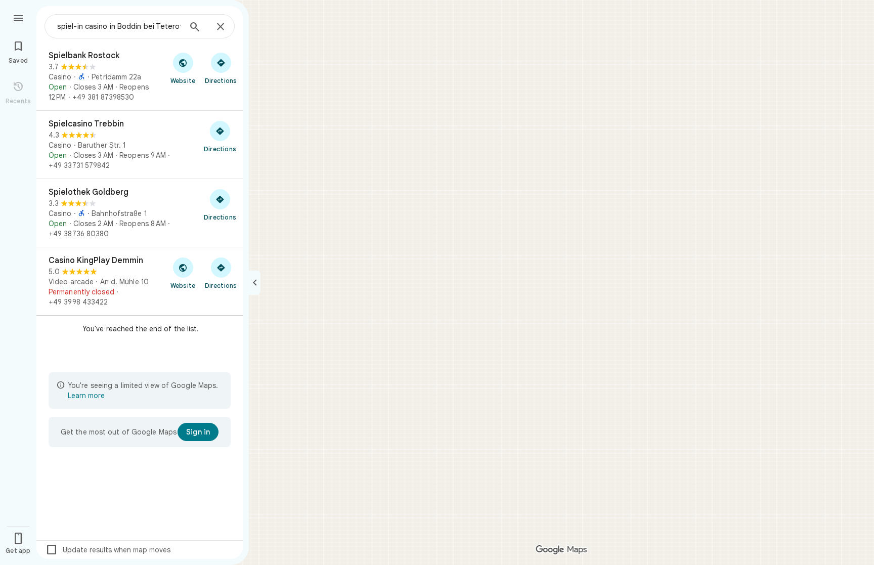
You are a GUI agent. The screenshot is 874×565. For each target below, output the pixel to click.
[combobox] (119, 26)
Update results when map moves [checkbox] (108, 550)
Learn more (86, 395)
